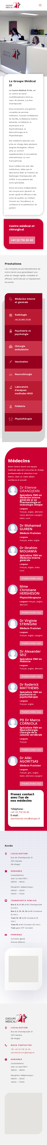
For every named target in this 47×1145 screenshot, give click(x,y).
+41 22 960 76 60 (23, 319)
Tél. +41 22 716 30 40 (20, 1049)
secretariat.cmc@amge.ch (25, 818)
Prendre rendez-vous (31, 578)
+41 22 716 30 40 (22, 240)
